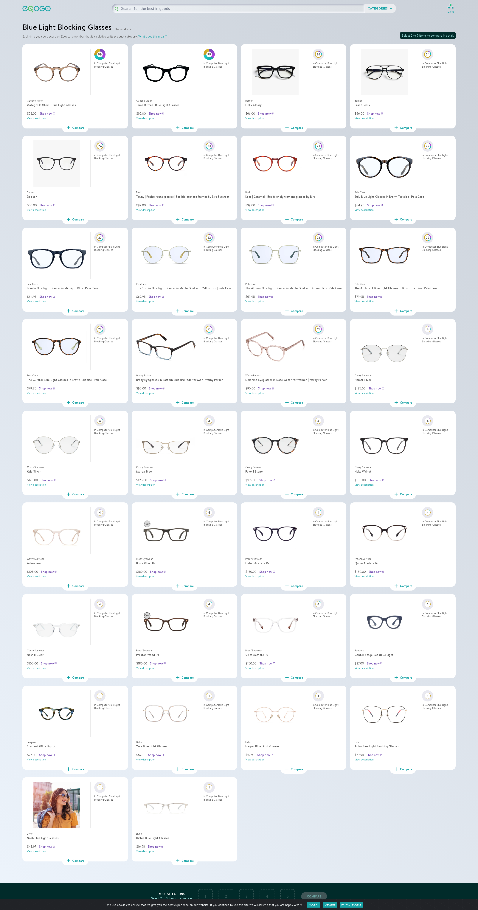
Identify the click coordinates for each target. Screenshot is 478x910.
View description (36, 118)
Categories (380, 8)
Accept (314, 904)
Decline (330, 904)
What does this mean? (152, 36)
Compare (314, 896)
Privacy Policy (351, 904)
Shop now (47, 113)
